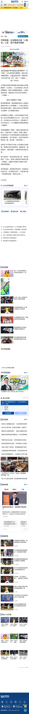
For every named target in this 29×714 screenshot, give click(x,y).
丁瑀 (22, 489)
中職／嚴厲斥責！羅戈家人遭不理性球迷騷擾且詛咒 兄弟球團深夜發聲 (13, 624)
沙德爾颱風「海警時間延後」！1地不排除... (14, 232)
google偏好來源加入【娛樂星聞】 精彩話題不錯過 (15, 229)
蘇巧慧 (6, 407)
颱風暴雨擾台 (12, 5)
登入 (27, 1)
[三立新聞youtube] (2, 702)
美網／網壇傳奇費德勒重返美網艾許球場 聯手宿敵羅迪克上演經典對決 (23, 641)
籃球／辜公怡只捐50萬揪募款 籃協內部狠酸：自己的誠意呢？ (14, 657)
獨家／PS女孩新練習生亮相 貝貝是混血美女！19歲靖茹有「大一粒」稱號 (5, 641)
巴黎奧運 (6, 70)
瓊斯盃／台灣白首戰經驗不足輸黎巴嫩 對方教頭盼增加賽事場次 (4, 657)
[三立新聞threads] (24, 702)
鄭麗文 (14, 489)
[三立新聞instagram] (11, 702)
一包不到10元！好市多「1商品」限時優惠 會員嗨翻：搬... (14, 474)
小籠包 (12, 75)
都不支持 (7, 411)
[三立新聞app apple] (6, 706)
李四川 (6, 409)
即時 (5, 5)
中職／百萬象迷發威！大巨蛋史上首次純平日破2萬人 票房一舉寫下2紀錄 (5, 624)
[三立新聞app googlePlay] (18, 706)
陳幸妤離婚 (20, 5)
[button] (22, 1)
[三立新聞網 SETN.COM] (1, 4)
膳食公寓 (16, 70)
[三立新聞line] (15, 702)
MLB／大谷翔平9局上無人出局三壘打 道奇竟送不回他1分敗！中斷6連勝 (23, 624)
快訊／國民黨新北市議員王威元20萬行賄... (14, 235)
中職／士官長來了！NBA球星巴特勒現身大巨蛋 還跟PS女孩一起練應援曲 (23, 657)
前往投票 (20, 413)
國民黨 (6, 489)
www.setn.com (15, 710)
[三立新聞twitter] (20, 702)
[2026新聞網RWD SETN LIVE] (2, 1)
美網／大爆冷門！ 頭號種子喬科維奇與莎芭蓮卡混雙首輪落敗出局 (13, 641)
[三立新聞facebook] (6, 702)
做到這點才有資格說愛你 (9, 238)
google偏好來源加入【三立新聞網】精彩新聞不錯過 (15, 227)
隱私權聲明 (4, 710)
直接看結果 (8, 413)
